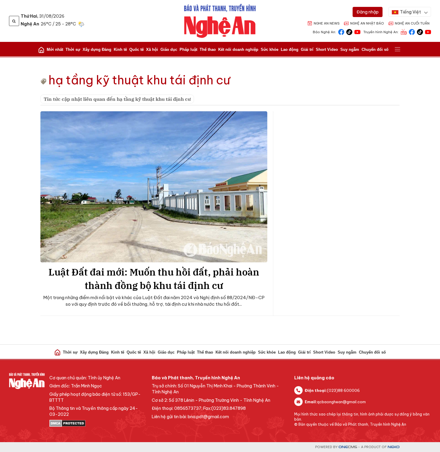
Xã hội (152, 49)
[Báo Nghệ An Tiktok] (349, 31)
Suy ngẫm (349, 49)
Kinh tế (120, 49)
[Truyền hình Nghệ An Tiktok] (420, 31)
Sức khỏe (269, 49)
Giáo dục (168, 49)
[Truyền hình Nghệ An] (404, 31)
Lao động (289, 49)
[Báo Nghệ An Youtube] (357, 31)
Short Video (327, 49)
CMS (348, 447)
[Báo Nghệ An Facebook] (341, 31)
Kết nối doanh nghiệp (238, 49)
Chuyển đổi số (375, 49)
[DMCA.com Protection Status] (97, 423)
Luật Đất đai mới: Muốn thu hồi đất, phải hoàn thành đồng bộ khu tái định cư (153, 279)
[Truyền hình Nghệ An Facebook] (412, 31)
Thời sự (73, 49)
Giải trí (307, 49)
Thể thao (208, 49)
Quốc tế (136, 49)
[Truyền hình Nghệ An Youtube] (428, 31)
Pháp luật (188, 49)
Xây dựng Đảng (97, 49)
